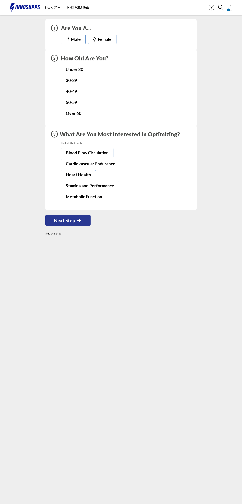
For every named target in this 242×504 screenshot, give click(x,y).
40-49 (71, 91)
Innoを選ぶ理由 (78, 7)
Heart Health (78, 174)
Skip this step (53, 233)
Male (75, 39)
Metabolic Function (84, 196)
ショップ (51, 7)
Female (104, 39)
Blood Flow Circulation (87, 152)
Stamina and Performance (90, 185)
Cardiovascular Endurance (90, 163)
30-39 (71, 80)
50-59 (71, 102)
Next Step (65, 220)
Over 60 (73, 113)
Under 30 (74, 69)
